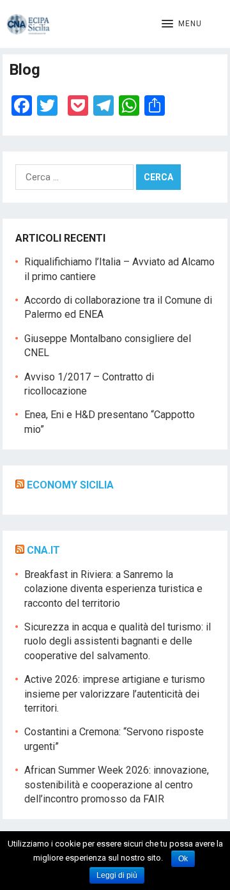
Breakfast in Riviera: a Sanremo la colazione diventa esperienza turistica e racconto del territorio (113, 588)
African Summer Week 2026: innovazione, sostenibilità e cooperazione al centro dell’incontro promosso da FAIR (116, 784)
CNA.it (43, 550)
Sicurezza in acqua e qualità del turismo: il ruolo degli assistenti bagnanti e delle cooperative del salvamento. (117, 641)
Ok (183, 858)
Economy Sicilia (70, 485)
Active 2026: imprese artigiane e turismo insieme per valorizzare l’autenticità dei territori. (114, 693)
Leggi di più (116, 875)
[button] (182, 24)
